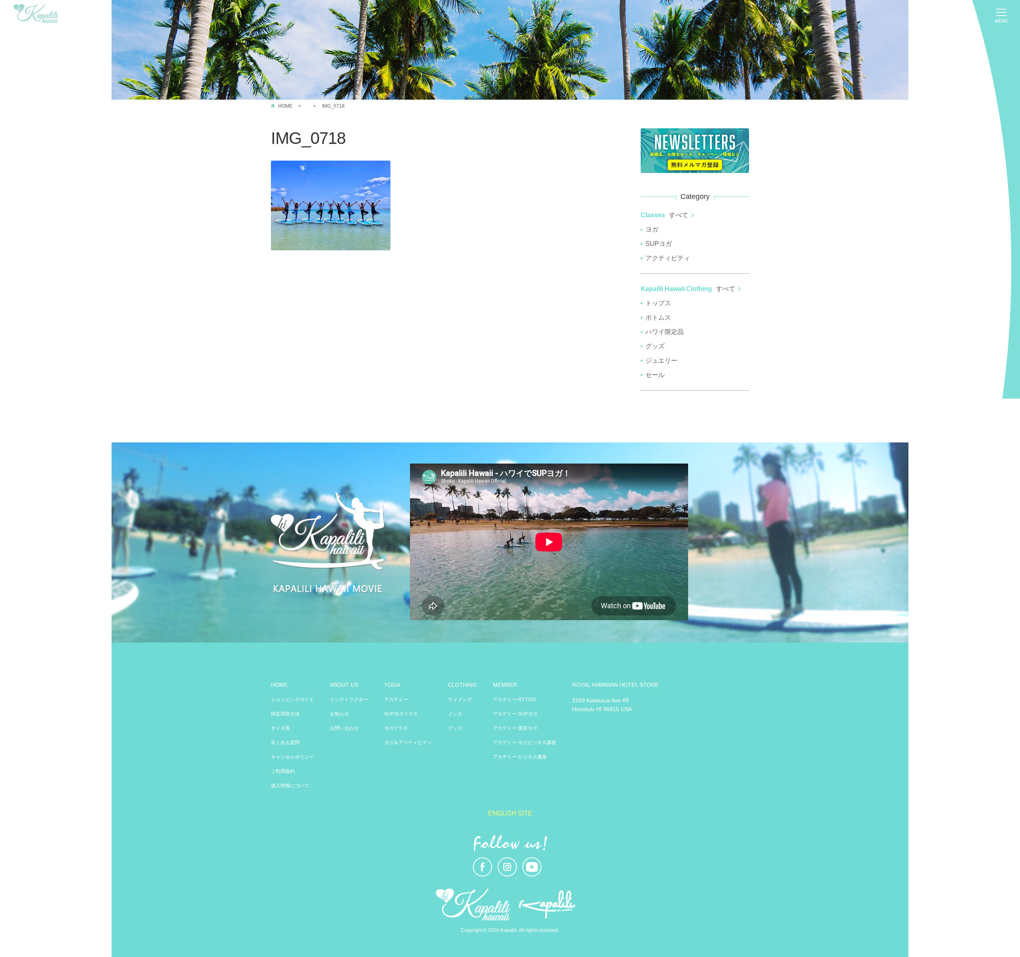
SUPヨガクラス (401, 714)
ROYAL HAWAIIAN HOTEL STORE (615, 685)
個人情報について (290, 785)
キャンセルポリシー (292, 757)
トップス (658, 303)
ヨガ (651, 229)
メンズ (455, 714)
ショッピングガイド (292, 699)
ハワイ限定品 (664, 331)
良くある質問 (285, 742)
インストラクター (349, 699)
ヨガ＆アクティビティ (408, 742)
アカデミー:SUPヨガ (515, 714)
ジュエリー (661, 360)
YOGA (392, 685)
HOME (285, 106)
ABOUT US (344, 685)
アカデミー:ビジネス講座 (520, 757)
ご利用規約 (283, 771)
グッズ (655, 346)
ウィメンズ (460, 699)
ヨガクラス (396, 728)
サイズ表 (280, 728)
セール (655, 374)
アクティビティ (667, 258)
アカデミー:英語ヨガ (515, 728)
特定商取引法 (285, 714)
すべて (678, 215)
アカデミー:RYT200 (514, 699)
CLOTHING (462, 685)
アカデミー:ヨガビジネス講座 (524, 742)
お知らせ (339, 714)
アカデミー (396, 699)
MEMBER (505, 685)
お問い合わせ (344, 728)
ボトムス (658, 317)
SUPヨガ (658, 243)
